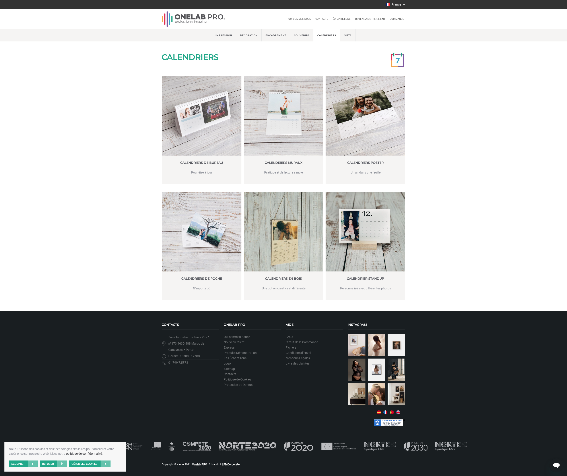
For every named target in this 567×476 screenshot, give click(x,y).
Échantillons (342, 19)
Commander (397, 19)
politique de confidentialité (84, 453)
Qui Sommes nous (299, 19)
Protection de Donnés (238, 384)
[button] (396, 4)
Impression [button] (224, 35)
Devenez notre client (370, 19)
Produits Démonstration (240, 353)
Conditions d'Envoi (298, 353)
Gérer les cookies (84, 463)
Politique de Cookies (237, 379)
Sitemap (229, 369)
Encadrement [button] (276, 35)
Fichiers (291, 347)
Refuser (48, 463)
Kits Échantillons (235, 358)
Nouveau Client (234, 342)
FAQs (289, 337)
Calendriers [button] (326, 35)
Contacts (321, 19)
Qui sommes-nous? (237, 337)
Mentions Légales (298, 358)
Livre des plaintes (297, 363)
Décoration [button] (249, 35)
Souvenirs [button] (301, 35)
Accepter (17, 463)
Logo (227, 363)
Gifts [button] (347, 35)
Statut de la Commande (302, 342)
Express (229, 347)
